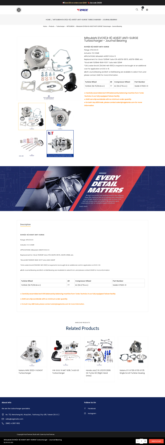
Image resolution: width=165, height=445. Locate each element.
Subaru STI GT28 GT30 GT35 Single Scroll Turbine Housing (132, 371)
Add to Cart (156, 441)
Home (48, 19)
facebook (92, 408)
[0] (142, 9)
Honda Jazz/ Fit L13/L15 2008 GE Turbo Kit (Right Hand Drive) (98, 373)
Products (51, 26)
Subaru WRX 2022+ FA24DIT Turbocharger (31, 371)
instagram (92, 413)
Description (25, 225)
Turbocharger (60, 26)
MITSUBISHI (70, 26)
